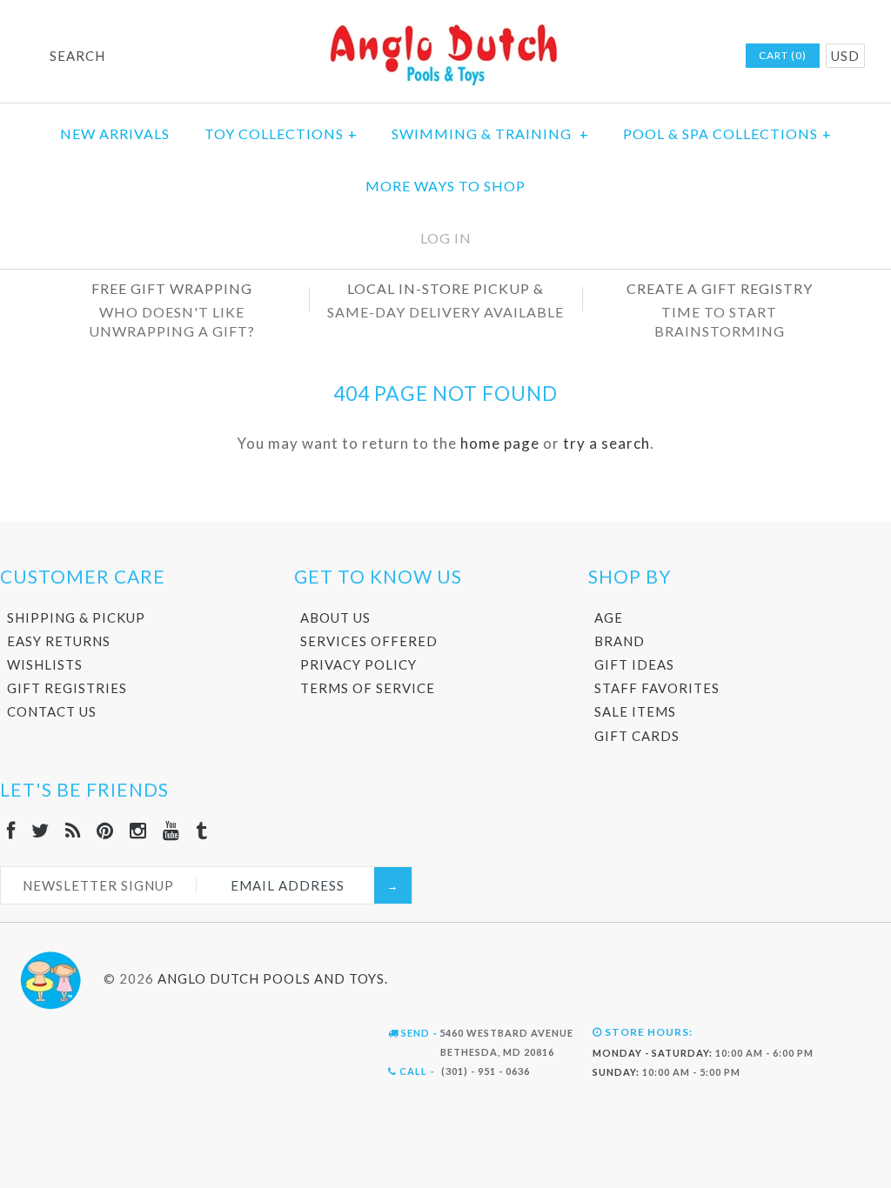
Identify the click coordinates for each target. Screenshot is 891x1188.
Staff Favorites (657, 688)
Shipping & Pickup (76, 617)
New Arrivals (115, 133)
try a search (606, 443)
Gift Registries (67, 688)
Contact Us (52, 711)
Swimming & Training (490, 133)
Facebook (570, 56)
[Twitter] (40, 830)
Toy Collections (281, 133)
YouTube (683, 56)
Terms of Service (367, 688)
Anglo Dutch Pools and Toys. (272, 978)
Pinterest (638, 56)
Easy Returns (59, 641)
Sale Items (635, 711)
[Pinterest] (105, 830)
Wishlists (45, 664)
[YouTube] (171, 830)
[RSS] (73, 830)
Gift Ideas (634, 664)
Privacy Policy (358, 664)
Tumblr (706, 56)
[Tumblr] (202, 830)
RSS (616, 56)
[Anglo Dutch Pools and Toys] (445, 27)
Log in (446, 238)
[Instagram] (138, 830)
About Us (335, 617)
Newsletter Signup (98, 885)
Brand (619, 641)
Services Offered (369, 641)
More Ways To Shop (445, 185)
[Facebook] (11, 830)
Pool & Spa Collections (727, 133)
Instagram (661, 56)
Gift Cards (637, 736)
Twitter (593, 56)
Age (608, 617)
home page (499, 443)
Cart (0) (783, 55)
